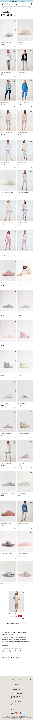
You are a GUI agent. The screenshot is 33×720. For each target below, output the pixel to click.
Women (11, 4)
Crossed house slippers (7, 192)
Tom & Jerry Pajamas (23, 523)
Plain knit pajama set (23, 192)
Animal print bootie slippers (24, 433)
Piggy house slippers (23, 583)
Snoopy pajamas (22, 72)
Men (15, 4)
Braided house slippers (6, 42)
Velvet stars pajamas (6, 252)
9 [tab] (24, 261)
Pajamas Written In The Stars (8, 222)
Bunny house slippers (6, 343)
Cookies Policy (11, 717)
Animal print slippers (6, 583)
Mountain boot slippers (23, 373)
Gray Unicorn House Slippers (8, 313)
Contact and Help (16, 679)
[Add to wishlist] (15, 20)
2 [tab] (2, 20)
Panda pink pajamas (22, 132)
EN (21, 704)
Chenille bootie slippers (7, 373)
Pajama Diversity (5, 162)
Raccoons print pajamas (7, 463)
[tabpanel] (16, 601)
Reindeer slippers (22, 403)
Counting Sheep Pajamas (24, 102)
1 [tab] (18, 20)
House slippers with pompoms (8, 493)
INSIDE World (16, 689)
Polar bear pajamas (22, 222)
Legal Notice (14, 718)
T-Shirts (18, 651)
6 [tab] (22, 20)
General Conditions (27, 717)
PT (18, 704)
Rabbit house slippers (6, 283)
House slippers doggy (6, 553)
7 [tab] (6, 50)
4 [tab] (4, 20)
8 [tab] (7, 50)
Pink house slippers (22, 553)
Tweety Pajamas (5, 102)
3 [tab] (3, 20)
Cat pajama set (21, 252)
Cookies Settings (18, 717)
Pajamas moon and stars (23, 283)
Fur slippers (20, 42)
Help (16, 684)
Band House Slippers (23, 313)
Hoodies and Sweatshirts (10, 657)
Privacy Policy (4, 717)
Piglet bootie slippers (23, 343)
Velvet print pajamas (23, 162)
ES (15, 704)
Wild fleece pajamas (6, 72)
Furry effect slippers (6, 433)
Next (14, 30)
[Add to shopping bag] (15, 46)
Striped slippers (21, 493)
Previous (2, 30)
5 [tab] (5, 20)
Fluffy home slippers (6, 523)
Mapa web (19, 718)
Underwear (6, 651)
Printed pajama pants (6, 132)
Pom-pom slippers (5, 403)
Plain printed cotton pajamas (16, 613)
